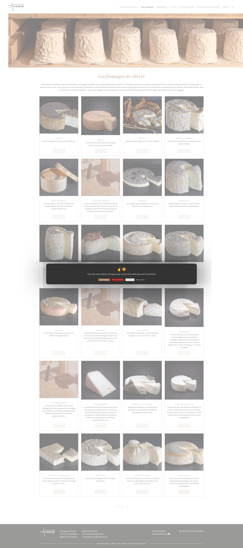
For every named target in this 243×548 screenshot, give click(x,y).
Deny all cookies (118, 279)
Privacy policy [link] (140, 279)
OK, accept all (105, 279)
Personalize (129, 279)
